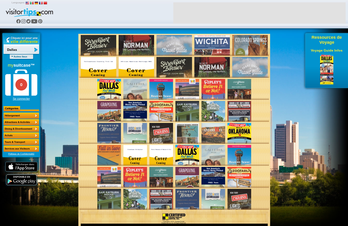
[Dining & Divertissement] (21, 129)
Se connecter (21, 98)
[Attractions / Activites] (21, 122)
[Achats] (21, 135)
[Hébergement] (21, 116)
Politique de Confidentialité (21, 154)
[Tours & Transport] (21, 142)
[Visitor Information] (21, 149)
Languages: (18, 2)
